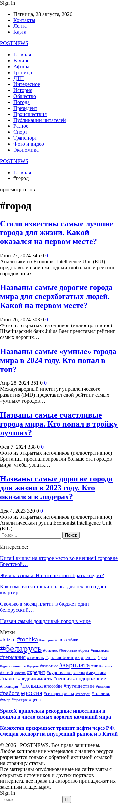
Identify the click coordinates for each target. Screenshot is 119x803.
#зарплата (74, 665)
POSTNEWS (14, 43)
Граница (22, 72)
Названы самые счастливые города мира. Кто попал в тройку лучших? (59, 424)
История (22, 90)
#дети (102, 658)
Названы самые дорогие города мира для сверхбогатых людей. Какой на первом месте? (56, 296)
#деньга (88, 657)
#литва (79, 673)
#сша (69, 693)
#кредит (36, 672)
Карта (19, 32)
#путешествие (79, 686)
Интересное (26, 84)
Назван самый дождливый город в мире (45, 621)
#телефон (82, 694)
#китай (6, 672)
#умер (5, 700)
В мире (21, 60)
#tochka (27, 639)
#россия (31, 692)
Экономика (26, 150)
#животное (49, 666)
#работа (10, 693)
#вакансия (100, 650)
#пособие (53, 686)
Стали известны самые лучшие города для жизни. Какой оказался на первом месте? (56, 232)
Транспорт (25, 138)
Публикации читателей (39, 120)
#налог (8, 679)
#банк (73, 640)
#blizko (8, 639)
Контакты (24, 20)
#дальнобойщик (62, 657)
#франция (20, 700)
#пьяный (103, 686)
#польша (31, 685)
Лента (20, 26)
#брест (83, 650)
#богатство (68, 650)
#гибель (35, 657)
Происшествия (30, 114)
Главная (22, 54)
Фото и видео (28, 144)
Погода (21, 102)
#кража (20, 673)
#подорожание (89, 679)
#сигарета (53, 693)
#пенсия (62, 679)
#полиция (9, 686)
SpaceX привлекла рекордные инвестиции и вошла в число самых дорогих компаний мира (55, 714)
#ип (94, 666)
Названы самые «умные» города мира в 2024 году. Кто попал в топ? (58, 360)
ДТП (18, 78)
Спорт (20, 132)
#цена (35, 699)
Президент (25, 108)
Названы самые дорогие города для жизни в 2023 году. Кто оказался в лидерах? (56, 488)
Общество (24, 96)
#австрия (46, 640)
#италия (105, 666)
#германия (13, 657)
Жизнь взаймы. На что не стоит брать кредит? (52, 575)
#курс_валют (59, 672)
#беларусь (21, 648)
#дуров (33, 666)
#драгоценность (13, 666)
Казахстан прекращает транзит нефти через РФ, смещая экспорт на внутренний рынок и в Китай (59, 731)
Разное (20, 126)
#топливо (101, 693)
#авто (61, 639)
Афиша (21, 66)
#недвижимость (35, 678)
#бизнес (50, 650)
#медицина (96, 672)
